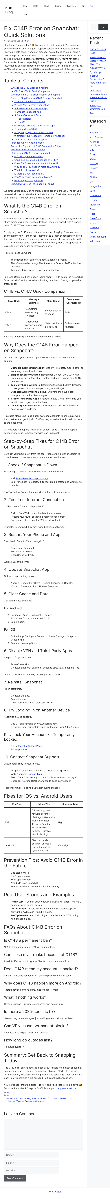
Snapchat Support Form (30, 774)
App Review (96, 137)
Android (94, 132)
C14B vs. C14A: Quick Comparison (32, 91)
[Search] (103, 27)
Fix (91, 6)
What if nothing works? (26, 170)
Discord (94, 168)
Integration (96, 186)
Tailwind (94, 227)
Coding (57, 6)
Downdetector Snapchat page (32, 478)
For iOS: (22, 122)
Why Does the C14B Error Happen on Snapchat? (37, 94)
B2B (92, 149)
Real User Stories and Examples (28, 149)
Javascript (71, 6)
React (93, 209)
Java (25, 14)
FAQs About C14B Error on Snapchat (30, 153)
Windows (95, 241)
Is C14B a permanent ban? (28, 156)
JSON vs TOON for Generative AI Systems (26, 1101)
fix (8, 1095)
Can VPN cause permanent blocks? (33, 177)
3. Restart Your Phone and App (31, 108)
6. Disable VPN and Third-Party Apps (34, 125)
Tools (93, 232)
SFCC (35, 6)
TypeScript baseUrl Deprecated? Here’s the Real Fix (98, 79)
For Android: (24, 118)
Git (83, 6)
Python (94, 200)
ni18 (59, 1191)
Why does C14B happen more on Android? (37, 166)
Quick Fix (95, 204)
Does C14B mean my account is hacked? (36, 163)
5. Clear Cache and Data (27, 115)
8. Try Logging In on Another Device (33, 132)
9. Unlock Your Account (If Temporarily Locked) (39, 136)
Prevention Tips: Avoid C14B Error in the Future (36, 146)
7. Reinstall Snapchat (25, 129)
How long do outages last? (28, 180)
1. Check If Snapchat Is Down (29, 101)
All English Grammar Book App (98, 109)
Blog (25, 6)
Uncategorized (98, 236)
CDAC (46, 6)
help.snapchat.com (67, 1088)
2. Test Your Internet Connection (31, 105)
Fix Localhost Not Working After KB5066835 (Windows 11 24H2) (36, 1098)
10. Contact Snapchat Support (30, 139)
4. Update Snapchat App (27, 112)
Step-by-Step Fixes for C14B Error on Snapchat (36, 98)
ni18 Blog (9, 10)
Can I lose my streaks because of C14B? (36, 160)
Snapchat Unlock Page (29, 746)
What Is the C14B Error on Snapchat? (31, 87)
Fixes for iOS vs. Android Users (28, 142)
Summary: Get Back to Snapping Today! (32, 184)
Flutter (93, 177)
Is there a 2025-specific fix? (29, 173)
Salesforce (95, 218)
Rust (92, 213)
